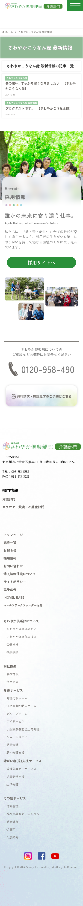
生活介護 (12, 784)
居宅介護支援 (15, 752)
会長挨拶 (12, 644)
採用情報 (9, 558)
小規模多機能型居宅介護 (22, 729)
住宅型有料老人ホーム (21, 706)
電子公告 (9, 589)
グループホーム (16, 713)
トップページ (13, 534)
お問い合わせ (13, 565)
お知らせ (9, 550)
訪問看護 (12, 806)
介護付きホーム (16, 698)
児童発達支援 (15, 776)
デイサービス (15, 721)
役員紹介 (12, 682)
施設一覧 (9, 542)
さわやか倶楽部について (21, 620)
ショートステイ (16, 737)
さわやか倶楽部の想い (21, 629)
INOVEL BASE (13, 597)
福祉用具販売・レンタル (22, 814)
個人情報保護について (19, 573)
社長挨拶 (12, 652)
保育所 (10, 829)
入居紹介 (12, 837)
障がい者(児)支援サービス (22, 760)
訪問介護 (12, 744)
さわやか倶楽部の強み (21, 637)
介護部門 (8, 498)
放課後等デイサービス (21, 769)
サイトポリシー (14, 581)
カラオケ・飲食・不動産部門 (23, 506)
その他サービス (14, 798)
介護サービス (13, 690)
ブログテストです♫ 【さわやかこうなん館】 (38, 108)
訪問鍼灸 (12, 821)
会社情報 (12, 674)
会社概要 (9, 666)
